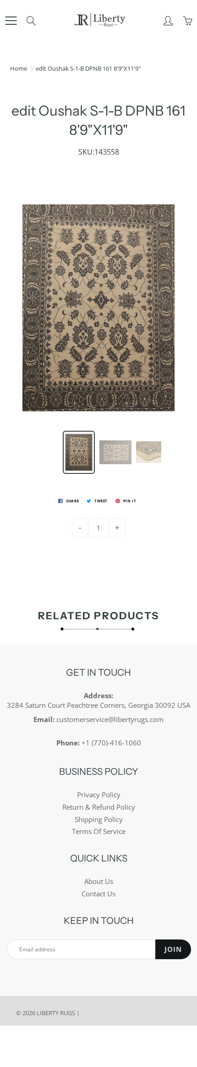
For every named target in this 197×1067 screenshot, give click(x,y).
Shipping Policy (99, 819)
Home (18, 68)
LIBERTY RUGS (56, 1013)
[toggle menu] (11, 21)
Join (173, 949)
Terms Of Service (99, 831)
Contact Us (98, 893)
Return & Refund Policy (98, 807)
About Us (98, 881)
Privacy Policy (98, 794)
